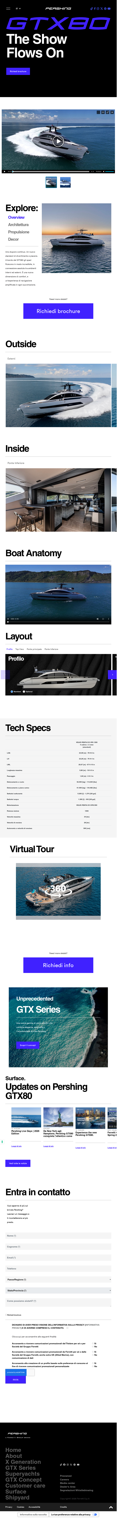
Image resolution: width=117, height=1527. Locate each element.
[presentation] (5, 674)
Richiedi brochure (18, 71)
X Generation (23, 1461)
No (95, 1346)
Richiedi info (58, 965)
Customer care (25, 1485)
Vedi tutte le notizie (18, 1163)
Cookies (20, 1507)
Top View (19, 649)
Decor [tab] (13, 239)
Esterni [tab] (11, 358)
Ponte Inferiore (51, 649)
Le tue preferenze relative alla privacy (70, 1514)
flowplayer (99, 171)
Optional (29, 692)
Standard (17, 692)
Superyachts (22, 1473)
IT (17, 8)
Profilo (9, 649)
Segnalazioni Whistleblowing (76, 1490)
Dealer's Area (67, 1486)
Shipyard (17, 1497)
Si (95, 1343)
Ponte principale (34, 649)
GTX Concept (23, 1479)
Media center (67, 1483)
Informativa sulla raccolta (33, 1514)
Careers (64, 1479)
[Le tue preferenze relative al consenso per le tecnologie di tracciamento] (2, 1142)
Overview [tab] (16, 217)
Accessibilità (34, 1507)
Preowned (66, 1475)
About (13, 1455)
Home (13, 1449)
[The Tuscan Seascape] (65, 182)
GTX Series (20, 1467)
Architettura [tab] (18, 224)
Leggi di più (16, 1146)
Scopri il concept (28, 1045)
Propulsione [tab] (18, 232)
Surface (15, 1491)
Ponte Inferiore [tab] (16, 463)
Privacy (8, 1507)
